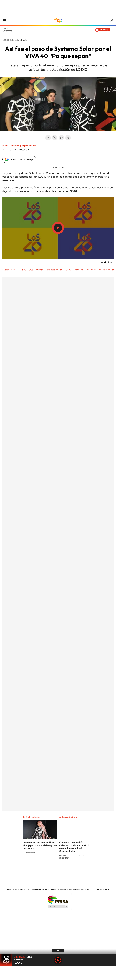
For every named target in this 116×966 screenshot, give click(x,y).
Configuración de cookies (79, 889)
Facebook (48, 137)
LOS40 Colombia (58, 20)
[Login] (111, 20)
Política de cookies (58, 889)
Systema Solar (9, 269)
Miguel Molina (29, 145)
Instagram (52, 869)
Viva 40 (22, 269)
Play (58, 960)
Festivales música (53, 269)
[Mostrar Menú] (4, 20)
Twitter (54, 137)
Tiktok (46, 869)
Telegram (68, 137)
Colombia (7, 30)
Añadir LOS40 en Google (22, 159)
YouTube (58, 869)
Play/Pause (58, 228)
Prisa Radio (91, 269)
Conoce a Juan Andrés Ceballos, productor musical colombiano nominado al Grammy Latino (74, 847)
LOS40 (68, 269)
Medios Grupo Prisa (58, 907)
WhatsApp (61, 137)
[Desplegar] (58, 950)
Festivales (78, 269)
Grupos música (36, 269)
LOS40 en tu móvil (101, 889)
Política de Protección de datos (33, 889)
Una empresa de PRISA (58, 899)
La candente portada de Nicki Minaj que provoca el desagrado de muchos (40, 845)
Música (24, 40)
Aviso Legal (12, 889)
